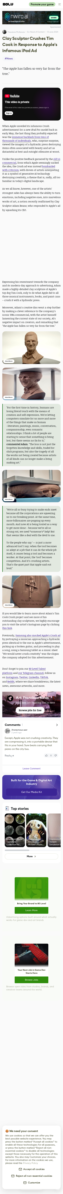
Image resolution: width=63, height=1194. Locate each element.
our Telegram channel (31, 673)
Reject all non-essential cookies (33, 1176)
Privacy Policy (30, 1163)
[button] (31, 347)
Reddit (10, 681)
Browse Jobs (31, 979)
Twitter (23, 677)
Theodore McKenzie (16, 32)
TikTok (44, 677)
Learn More (31, 910)
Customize (33, 1182)
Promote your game (42, 4)
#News (9, 58)
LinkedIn (34, 677)
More (29, 856)
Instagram (12, 677)
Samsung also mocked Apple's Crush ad (37, 635)
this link (7, 628)
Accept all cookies (33, 1169)
